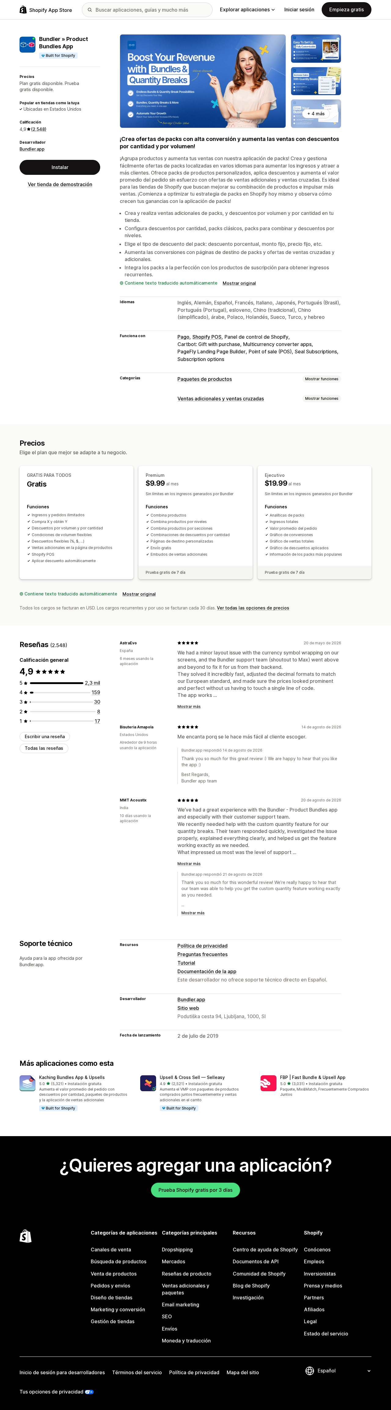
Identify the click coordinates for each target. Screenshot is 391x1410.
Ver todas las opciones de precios (253, 607)
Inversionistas (320, 1274)
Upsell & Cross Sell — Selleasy (192, 1077)
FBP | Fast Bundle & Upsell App (312, 1077)
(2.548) (38, 129)
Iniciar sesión (299, 9)
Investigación (248, 1297)
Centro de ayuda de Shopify (265, 1249)
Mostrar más (189, 706)
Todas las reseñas (44, 748)
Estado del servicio (326, 1334)
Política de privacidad (202, 946)
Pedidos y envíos (110, 1286)
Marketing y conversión (118, 1309)
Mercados (173, 1261)
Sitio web (188, 1008)
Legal (310, 1321)
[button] (75, 1093)
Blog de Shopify (251, 1286)
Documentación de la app (206, 971)
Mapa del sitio (243, 1372)
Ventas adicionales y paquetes (185, 1289)
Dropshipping (177, 1249)
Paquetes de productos (204, 379)
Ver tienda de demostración (60, 184)
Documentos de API (256, 1261)
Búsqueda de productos (118, 1261)
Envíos (169, 1329)
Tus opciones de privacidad (51, 1392)
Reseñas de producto (186, 1274)
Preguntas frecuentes (202, 954)
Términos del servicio (137, 1372)
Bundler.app (32, 149)
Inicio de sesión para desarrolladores (62, 1372)
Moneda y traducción (186, 1341)
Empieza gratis (346, 9)
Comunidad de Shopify (259, 1274)
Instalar (60, 167)
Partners (314, 1297)
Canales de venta (111, 1249)
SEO (167, 1316)
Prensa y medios (323, 1286)
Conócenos (317, 1249)
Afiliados (314, 1309)
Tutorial (186, 963)
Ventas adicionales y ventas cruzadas (220, 399)
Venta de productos (114, 1274)
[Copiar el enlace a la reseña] (140, 642)
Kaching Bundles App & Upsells (72, 1077)
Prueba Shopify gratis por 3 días (195, 1190)
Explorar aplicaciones (245, 9)
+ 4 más (316, 113)
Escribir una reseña (45, 736)
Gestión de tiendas (112, 1321)
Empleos (314, 1261)
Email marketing (180, 1304)
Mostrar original (239, 283)
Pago (183, 337)
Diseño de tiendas (111, 1297)
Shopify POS (206, 337)
